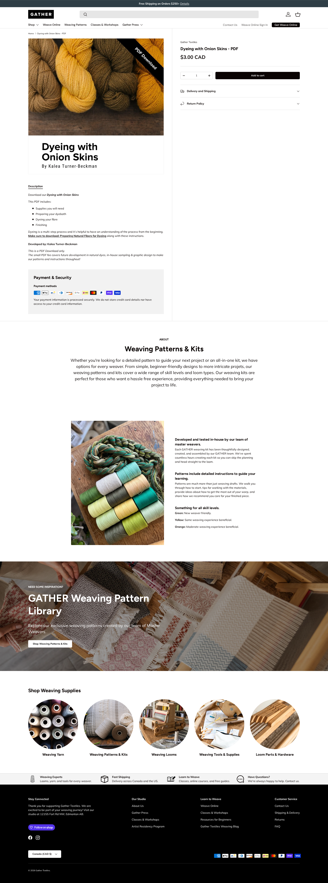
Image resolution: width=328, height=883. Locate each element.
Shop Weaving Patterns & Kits (50, 643)
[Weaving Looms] (164, 724)
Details (184, 3)
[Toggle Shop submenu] (37, 25)
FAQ (277, 826)
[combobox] (169, 14)
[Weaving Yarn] (53, 724)
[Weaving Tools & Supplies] (219, 724)
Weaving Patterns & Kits (108, 754)
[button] (298, 14)
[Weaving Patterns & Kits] (108, 724)
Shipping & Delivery (287, 812)
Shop (31, 25)
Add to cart (257, 75)
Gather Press (130, 25)
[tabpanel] (96, 227)
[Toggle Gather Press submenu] (141, 25)
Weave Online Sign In (254, 25)
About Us (138, 806)
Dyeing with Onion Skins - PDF (51, 33)
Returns (280, 819)
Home (31, 33)
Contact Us (230, 25)
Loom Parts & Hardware (275, 754)
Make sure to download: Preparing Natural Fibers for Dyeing (67, 236)
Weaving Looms (164, 754)
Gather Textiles (188, 42)
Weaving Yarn (53, 754)
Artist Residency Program (148, 826)
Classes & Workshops (104, 25)
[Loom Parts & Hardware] (275, 724)
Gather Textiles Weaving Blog (220, 826)
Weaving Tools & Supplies (219, 754)
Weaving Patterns (75, 25)
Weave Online (51, 25)
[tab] (35, 186)
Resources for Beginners (216, 819)
